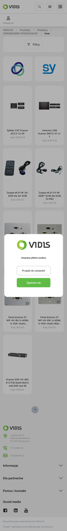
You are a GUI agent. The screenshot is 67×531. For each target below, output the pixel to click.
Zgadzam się (33, 282)
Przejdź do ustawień (33, 270)
